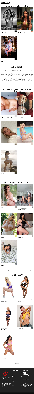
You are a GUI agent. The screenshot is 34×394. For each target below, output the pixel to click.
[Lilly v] (9, 48)
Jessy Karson (21, 329)
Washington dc (20, 207)
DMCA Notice (25, 387)
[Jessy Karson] (25, 317)
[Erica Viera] (9, 345)
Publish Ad (24, 373)
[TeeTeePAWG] (25, 104)
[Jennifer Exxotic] (25, 19)
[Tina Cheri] (9, 317)
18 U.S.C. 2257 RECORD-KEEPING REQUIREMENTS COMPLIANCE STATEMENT (27, 385)
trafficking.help (4, 385)
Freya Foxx (3, 174)
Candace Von (21, 301)
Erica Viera (3, 358)
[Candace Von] (25, 288)
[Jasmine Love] (25, 225)
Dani (2, 146)
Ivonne (2, 265)
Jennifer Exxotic (21, 32)
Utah (2, 207)
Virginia (19, 236)
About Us (24, 372)
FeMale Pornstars (4, 328)
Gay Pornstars (20, 328)
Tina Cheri (3, 329)
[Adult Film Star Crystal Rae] (9, 104)
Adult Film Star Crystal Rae (7, 117)
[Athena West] (9, 19)
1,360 (8, 270)
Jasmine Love (20, 237)
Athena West (4, 32)
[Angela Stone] (9, 288)
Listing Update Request (26, 375)
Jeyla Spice (20, 146)
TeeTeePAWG (21, 117)
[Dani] (9, 133)
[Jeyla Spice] (25, 133)
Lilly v (2, 61)
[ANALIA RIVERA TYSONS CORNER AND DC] (25, 196)
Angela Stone (4, 301)
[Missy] (9, 225)
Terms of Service (25, 383)
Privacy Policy (25, 382)
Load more (16, 363)
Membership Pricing (26, 374)
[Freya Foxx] (9, 162)
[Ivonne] (9, 252)
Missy (2, 237)
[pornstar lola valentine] (9, 196)
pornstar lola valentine (5, 208)
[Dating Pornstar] (5, 3)
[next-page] (10, 270)
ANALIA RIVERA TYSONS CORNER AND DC (23, 209)
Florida (2, 173)
